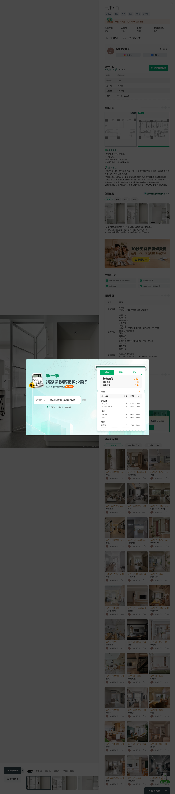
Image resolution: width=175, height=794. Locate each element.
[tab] (107, 372)
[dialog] (87, 397)
